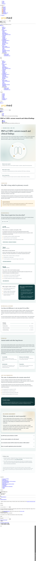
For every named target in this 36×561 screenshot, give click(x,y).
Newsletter (3, 3)
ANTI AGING (4, 52)
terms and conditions (7, 511)
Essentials (3, 71)
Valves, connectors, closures (6, 34)
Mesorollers (4, 44)
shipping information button (31, 501)
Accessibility (4, 485)
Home (3, 1)
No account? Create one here (4, 522)
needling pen (4, 41)
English (4, 7)
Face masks (4, 49)
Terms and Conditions (5, 478)
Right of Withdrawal (5, 480)
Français (4, 8)
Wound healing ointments (6, 50)
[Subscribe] (10, 507)
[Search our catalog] (10, 20)
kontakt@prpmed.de (3, 499)
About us (3, 487)
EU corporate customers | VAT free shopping (9, 481)
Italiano (4, 10)
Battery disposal (4, 484)
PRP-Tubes (4, 27)
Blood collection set (5, 33)
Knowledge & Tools (7, 55)
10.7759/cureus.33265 (18, 459)
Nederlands (5, 13)
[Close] (1, 58)
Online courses (6, 54)
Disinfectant (4, 51)
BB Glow (3, 43)
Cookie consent (35, 557)
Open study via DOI (5, 221)
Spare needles (4, 32)
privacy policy (22, 511)
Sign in (2, 102)
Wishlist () (2, 15)
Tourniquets (4, 35)
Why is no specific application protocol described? (11, 446)
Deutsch (4, 6)
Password (1, 518)
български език (5, 12)
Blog (3, 2)
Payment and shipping (5, 482)
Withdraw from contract (3, 512)
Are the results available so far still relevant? (10, 439)
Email (1, 516)
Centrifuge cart (4, 38)
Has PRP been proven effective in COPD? (9, 435)
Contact (3, 488)
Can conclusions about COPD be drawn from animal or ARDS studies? (15, 442)
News (4, 120)
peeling (3, 82)
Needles (3, 31)
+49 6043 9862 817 (3, 496)
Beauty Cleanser (4, 46)
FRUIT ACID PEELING (6, 47)
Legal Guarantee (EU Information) (7, 486)
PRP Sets (3, 28)
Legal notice (4, 479)
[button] (4, 53)
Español (4, 9)
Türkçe (4, 11)
